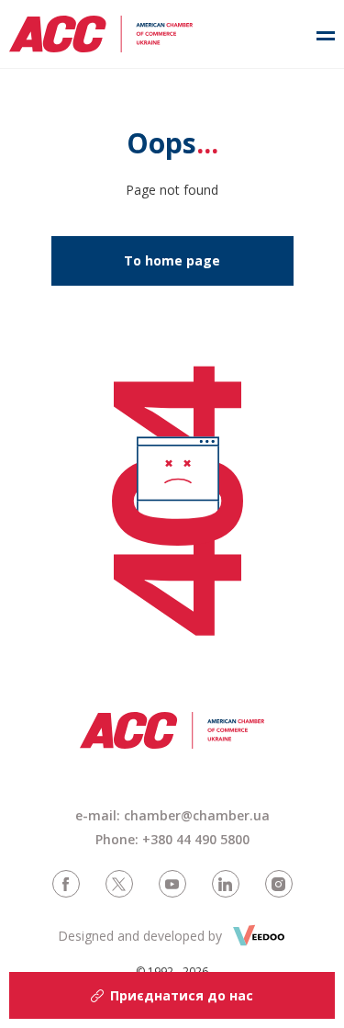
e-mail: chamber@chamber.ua (172, 815)
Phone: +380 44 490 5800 (172, 839)
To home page (172, 260)
